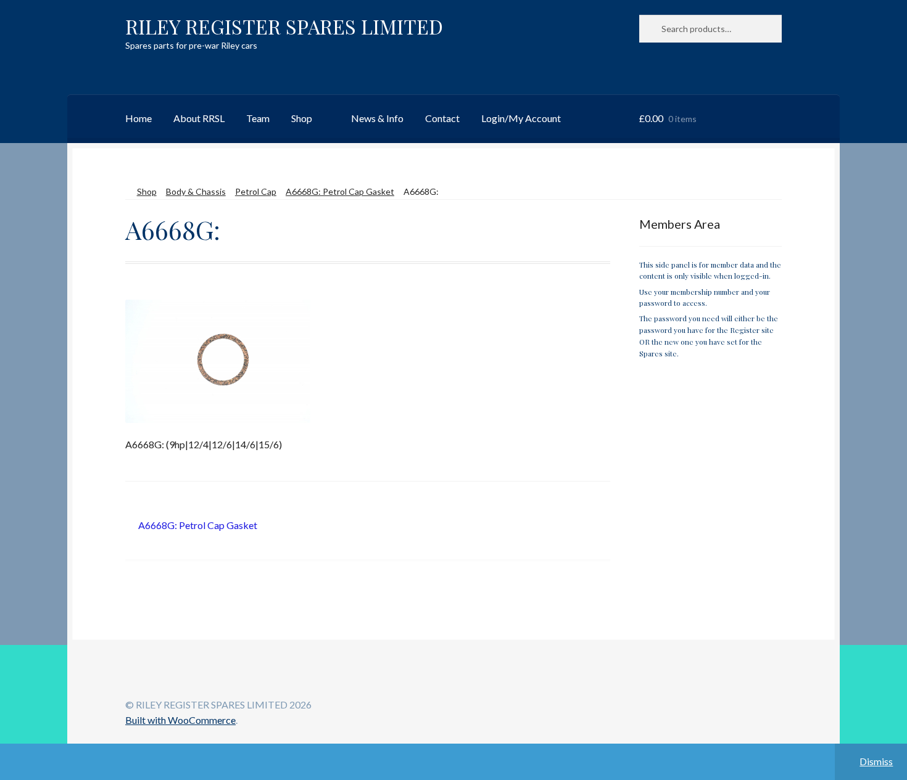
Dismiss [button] (876, 761)
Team (258, 118)
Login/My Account (521, 118)
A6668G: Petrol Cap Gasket (340, 191)
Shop (301, 118)
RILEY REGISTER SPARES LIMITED (284, 26)
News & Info (377, 118)
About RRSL (199, 118)
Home (138, 118)
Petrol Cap (255, 191)
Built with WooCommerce (180, 720)
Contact (442, 118)
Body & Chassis (196, 191)
